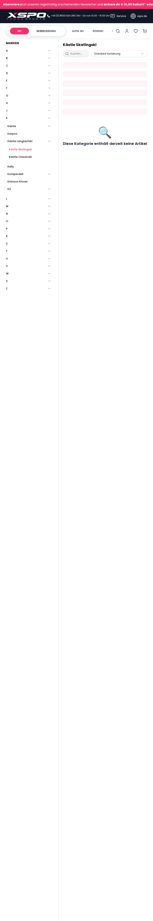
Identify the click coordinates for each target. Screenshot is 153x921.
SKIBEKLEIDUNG (46, 31)
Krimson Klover (17, 181)
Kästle (11, 126)
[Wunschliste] (136, 31)
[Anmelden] (127, 31)
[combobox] (119, 53)
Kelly (10, 166)
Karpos (12, 134)
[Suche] (118, 31)
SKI (19, 31)
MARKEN (12, 43)
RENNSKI (98, 31)
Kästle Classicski (20, 157)
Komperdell (15, 174)
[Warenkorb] (145, 31)
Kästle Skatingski (20, 149)
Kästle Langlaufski (19, 141)
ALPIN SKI (78, 31)
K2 (9, 189)
